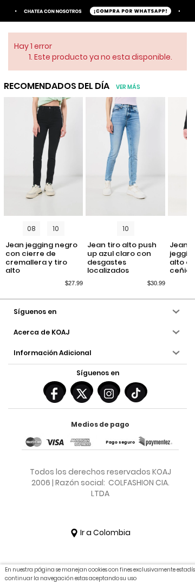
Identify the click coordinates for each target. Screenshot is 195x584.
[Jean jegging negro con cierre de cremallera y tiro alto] (43, 156)
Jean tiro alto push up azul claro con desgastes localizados (122, 257)
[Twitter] (81, 390)
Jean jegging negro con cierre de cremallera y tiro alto (41, 257)
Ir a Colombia (105, 532)
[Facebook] (54, 390)
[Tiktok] (136, 391)
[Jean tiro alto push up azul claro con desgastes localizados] (125, 156)
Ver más (128, 87)
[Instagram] (109, 390)
